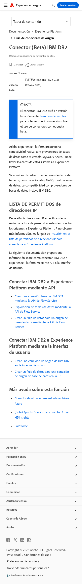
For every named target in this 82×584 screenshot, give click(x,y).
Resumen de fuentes (53, 116)
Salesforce (21, 426)
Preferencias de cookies (22, 561)
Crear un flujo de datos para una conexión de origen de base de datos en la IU (42, 374)
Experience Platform (48, 31)
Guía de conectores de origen (34, 38)
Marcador (18, 64)
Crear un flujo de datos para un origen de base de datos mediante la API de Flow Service (41, 322)
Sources (22, 73)
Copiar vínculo (37, 64)
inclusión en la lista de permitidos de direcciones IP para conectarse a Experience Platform (39, 238)
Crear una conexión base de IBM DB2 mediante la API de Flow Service (39, 298)
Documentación (19, 31)
